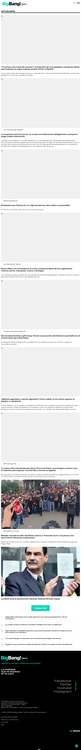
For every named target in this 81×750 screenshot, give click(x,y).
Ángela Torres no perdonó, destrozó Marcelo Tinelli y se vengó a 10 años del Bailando (38, 645)
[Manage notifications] (76, 746)
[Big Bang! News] (14, 4)
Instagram (63, 691)
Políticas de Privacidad (9, 717)
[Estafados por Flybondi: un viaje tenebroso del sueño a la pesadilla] (40, 174)
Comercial (4, 722)
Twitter (66, 684)
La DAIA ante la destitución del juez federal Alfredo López (30, 599)
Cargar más (40, 608)
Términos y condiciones (9, 719)
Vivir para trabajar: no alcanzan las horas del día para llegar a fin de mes (33, 639)
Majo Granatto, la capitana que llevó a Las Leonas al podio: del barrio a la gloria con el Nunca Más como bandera (38, 632)
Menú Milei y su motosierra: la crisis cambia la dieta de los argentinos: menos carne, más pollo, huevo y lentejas (36, 269)
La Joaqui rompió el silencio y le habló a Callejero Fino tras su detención (33, 625)
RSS (2, 725)
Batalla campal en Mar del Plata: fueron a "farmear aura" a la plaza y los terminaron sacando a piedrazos (37, 536)
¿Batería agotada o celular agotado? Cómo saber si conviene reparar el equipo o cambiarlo (37, 400)
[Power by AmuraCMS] (74, 731)
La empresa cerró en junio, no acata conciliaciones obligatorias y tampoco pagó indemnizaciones (39, 135)
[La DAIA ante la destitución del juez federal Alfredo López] (40, 571)
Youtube (64, 688)
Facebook (63, 681)
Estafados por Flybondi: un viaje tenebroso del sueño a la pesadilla (35, 205)
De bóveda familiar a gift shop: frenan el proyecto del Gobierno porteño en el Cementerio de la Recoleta (40, 337)
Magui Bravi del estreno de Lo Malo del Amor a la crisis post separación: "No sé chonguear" (36, 618)
